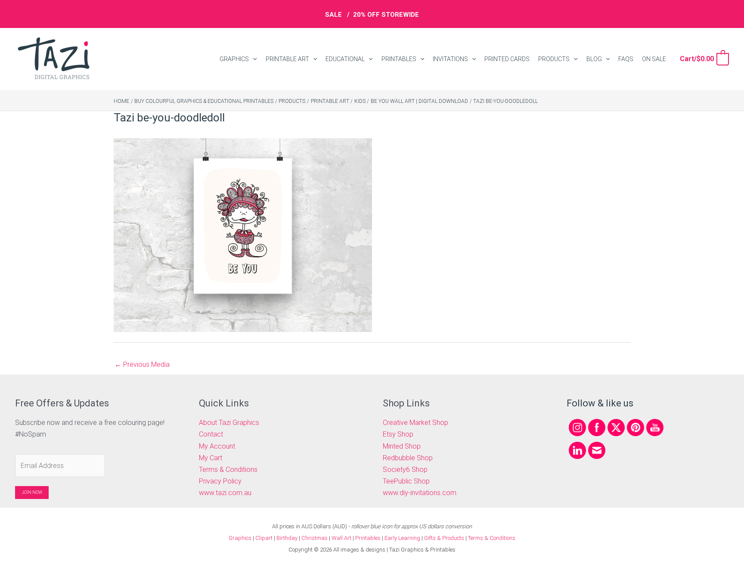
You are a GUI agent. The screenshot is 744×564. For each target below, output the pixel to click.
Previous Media (142, 364)
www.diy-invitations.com (419, 493)
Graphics (240, 538)
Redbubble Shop (408, 458)
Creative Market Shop (415, 422)
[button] (253, 59)
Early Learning (403, 538)
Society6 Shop (405, 469)
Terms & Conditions (228, 469)
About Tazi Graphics (229, 422)
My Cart (210, 458)
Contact (211, 434)
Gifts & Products (444, 538)
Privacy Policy (220, 481)
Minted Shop (402, 446)
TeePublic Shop (406, 481)
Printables (368, 538)
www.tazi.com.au (225, 493)
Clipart (264, 538)
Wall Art (341, 538)
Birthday (287, 538)
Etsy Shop (398, 434)
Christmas (314, 538)
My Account (217, 446)
